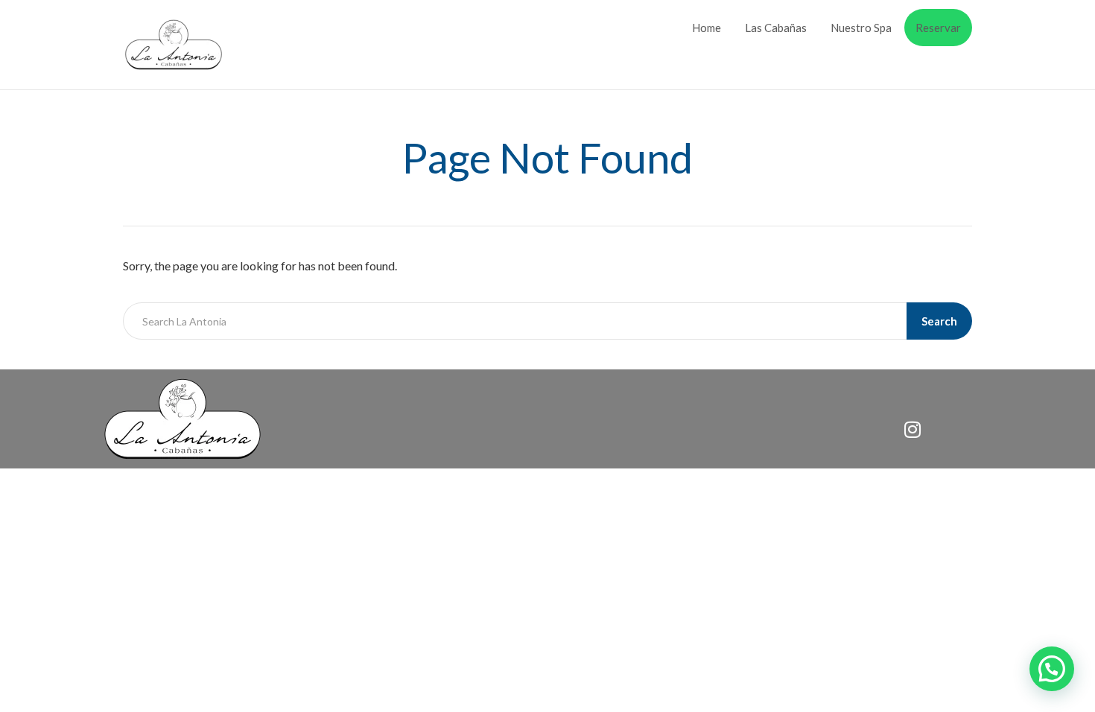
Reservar (938, 27)
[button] (1051, 668)
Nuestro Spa (861, 27)
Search (939, 321)
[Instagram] (912, 429)
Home (706, 27)
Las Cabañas (776, 27)
